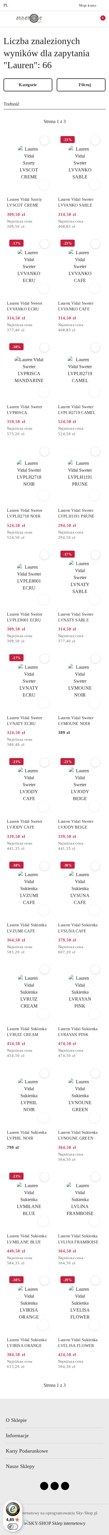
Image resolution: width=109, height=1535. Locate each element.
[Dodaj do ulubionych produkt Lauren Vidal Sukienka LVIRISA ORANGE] (44, 1280)
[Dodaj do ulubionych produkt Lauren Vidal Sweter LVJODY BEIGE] (95, 762)
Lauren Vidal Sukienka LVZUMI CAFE (27, 928)
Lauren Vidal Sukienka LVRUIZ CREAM (27, 1032)
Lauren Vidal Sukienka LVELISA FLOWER (78, 1343)
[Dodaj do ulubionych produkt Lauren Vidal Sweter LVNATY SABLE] (95, 555)
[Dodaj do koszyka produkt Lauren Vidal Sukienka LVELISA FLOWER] (94, 1325)
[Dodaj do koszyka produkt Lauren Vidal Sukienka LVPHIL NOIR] (43, 1117)
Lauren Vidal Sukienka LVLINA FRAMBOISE (78, 1239)
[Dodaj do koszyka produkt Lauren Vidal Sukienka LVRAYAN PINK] (94, 1014)
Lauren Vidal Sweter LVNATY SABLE (76, 617)
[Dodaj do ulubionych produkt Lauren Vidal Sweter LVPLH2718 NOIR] (44, 451)
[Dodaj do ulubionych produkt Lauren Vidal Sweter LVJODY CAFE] (44, 762)
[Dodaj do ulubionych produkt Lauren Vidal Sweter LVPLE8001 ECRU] (44, 555)
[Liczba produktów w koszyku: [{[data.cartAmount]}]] (99, 18)
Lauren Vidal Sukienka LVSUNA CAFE (78, 928)
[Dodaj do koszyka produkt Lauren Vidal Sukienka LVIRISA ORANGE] (43, 1325)
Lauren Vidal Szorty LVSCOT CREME (24, 202)
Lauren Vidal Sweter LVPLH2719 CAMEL (77, 410)
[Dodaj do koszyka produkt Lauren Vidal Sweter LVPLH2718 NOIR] (43, 495)
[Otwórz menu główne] (6, 18)
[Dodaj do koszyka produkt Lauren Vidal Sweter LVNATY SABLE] (94, 599)
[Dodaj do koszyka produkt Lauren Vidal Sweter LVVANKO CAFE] (94, 288)
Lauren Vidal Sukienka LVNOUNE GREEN (78, 1135)
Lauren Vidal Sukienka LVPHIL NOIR (27, 1135)
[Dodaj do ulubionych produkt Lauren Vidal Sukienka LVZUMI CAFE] (44, 866)
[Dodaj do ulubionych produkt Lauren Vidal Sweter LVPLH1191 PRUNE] (95, 451)
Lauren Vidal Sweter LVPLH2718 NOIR (24, 513)
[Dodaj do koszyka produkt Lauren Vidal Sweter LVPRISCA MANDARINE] (43, 392)
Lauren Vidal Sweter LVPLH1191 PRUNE (76, 513)
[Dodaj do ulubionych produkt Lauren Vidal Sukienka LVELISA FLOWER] (95, 1280)
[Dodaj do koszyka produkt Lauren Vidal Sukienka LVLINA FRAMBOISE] (94, 1221)
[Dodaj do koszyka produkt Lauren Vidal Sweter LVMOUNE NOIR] (94, 703)
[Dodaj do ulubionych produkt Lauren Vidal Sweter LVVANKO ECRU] (44, 244)
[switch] (13, 1526)
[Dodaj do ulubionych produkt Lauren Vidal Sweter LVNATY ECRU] (44, 658)
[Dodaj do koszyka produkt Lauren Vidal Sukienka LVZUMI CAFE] (43, 910)
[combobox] (54, 104)
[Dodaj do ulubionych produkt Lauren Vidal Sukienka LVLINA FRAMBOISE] (95, 1177)
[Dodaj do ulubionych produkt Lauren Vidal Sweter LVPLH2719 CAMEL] (95, 347)
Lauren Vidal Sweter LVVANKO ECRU (24, 306)
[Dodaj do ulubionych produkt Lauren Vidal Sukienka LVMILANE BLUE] (44, 1177)
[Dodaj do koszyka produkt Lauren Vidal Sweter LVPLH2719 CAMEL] (94, 392)
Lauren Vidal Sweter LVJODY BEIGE (76, 824)
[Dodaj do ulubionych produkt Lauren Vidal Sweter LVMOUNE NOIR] (95, 658)
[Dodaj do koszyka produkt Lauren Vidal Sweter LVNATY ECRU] (43, 703)
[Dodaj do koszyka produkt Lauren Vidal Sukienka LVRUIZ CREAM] (43, 1014)
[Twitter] (65, 1486)
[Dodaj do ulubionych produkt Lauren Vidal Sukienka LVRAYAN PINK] (95, 969)
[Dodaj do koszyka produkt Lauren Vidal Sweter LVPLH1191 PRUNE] (94, 495)
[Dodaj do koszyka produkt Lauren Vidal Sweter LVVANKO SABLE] (94, 184)
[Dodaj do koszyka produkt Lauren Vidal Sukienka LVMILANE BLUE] (43, 1221)
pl (6, 5)
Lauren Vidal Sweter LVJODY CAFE (24, 824)
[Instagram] (55, 1486)
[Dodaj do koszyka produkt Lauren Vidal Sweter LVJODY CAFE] (43, 806)
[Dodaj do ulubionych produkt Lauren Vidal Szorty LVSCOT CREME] (44, 140)
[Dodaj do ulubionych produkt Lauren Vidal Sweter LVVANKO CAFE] (95, 244)
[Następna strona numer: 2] (86, 121)
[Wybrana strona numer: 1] (54, 121)
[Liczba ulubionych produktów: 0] (86, 18)
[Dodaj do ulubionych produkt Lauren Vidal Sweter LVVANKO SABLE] (95, 140)
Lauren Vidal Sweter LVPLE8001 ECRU (24, 617)
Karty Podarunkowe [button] (27, 1451)
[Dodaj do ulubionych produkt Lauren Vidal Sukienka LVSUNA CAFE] (95, 866)
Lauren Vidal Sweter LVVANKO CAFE (76, 306)
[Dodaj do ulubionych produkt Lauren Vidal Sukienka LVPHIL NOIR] (44, 1073)
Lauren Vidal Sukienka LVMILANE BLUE (27, 1239)
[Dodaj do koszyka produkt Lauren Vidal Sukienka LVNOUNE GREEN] (94, 1117)
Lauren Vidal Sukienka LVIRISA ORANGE (27, 1343)
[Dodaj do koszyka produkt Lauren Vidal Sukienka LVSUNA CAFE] (94, 910)
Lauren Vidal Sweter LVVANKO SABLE (76, 202)
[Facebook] (44, 1486)
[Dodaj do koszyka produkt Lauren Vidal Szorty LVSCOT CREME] (43, 184)
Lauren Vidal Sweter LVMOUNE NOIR (76, 721)
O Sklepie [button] (16, 1420)
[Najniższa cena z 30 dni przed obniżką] (49, 222)
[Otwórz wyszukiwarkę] (74, 18)
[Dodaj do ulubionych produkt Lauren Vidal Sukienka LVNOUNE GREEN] (95, 1073)
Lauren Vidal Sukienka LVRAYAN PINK (78, 1032)
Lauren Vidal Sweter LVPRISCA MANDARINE (24, 410)
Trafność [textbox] (11, 104)
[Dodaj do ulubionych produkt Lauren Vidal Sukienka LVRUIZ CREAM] (44, 969)
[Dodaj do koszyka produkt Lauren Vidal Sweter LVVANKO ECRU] (43, 288)
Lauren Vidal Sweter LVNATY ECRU (24, 721)
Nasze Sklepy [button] (20, 1466)
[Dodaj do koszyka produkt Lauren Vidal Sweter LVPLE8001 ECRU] (43, 599)
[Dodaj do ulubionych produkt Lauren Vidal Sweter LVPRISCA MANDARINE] (44, 347)
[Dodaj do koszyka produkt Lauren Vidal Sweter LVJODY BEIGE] (94, 806)
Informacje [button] (17, 1435)
